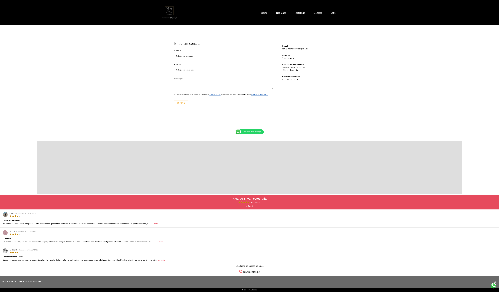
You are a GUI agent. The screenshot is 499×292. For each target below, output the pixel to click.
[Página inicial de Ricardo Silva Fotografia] (169, 12)
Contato (318, 12)
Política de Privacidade (259, 95)
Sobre (333, 12)
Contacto (35, 282)
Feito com (249, 290)
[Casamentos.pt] (249, 272)
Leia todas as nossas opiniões (250, 266)
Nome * (177, 51)
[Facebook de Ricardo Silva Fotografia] (491, 282)
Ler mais (154, 224)
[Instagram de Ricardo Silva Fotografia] (495, 282)
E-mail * (177, 65)
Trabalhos (281, 12)
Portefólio (300, 12)
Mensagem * (179, 78)
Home (264, 12)
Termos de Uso (215, 95)
